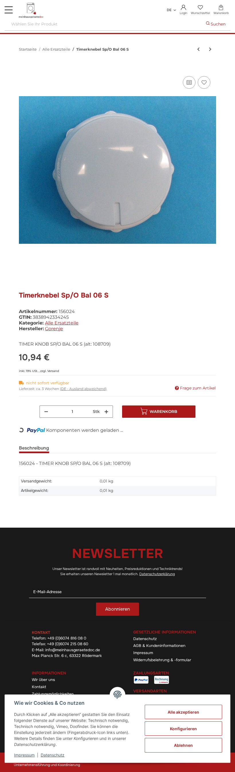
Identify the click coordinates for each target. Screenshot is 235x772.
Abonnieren (117, 609)
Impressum (143, 652)
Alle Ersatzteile (62, 323)
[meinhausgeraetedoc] (31, 11)
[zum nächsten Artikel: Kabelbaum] (210, 49)
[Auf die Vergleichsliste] (189, 82)
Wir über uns (43, 679)
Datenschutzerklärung (157, 574)
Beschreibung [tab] (34, 448)
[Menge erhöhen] (106, 411)
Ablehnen (183, 745)
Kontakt (39, 686)
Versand (53, 371)
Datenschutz (145, 638)
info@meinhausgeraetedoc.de (72, 650)
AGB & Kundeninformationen (159, 645)
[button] (183, 10)
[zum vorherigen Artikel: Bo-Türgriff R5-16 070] (198, 49)
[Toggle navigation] (9, 9)
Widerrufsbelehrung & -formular (162, 660)
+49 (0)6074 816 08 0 (66, 638)
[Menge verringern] (46, 411)
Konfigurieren (183, 728)
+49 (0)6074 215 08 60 (67, 644)
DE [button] (169, 10)
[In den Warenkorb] (23, 68)
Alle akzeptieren (183, 712)
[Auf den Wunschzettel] (204, 82)
